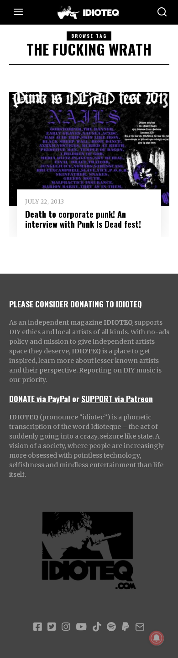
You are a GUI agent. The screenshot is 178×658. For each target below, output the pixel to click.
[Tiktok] (96, 627)
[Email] (140, 627)
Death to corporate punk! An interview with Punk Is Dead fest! (83, 219)
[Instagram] (65, 627)
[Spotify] (111, 627)
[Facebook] (37, 627)
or (75, 398)
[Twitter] (51, 627)
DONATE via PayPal (39, 398)
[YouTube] (81, 627)
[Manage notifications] (156, 638)
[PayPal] (125, 627)
